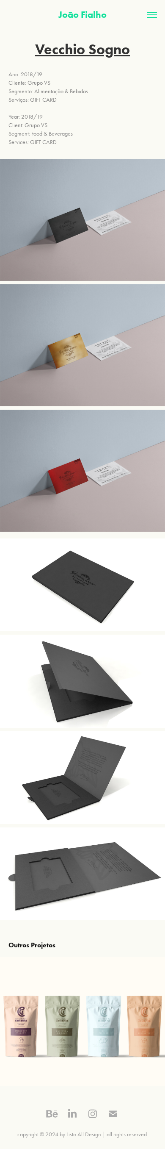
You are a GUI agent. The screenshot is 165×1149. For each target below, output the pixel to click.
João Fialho (82, 14)
